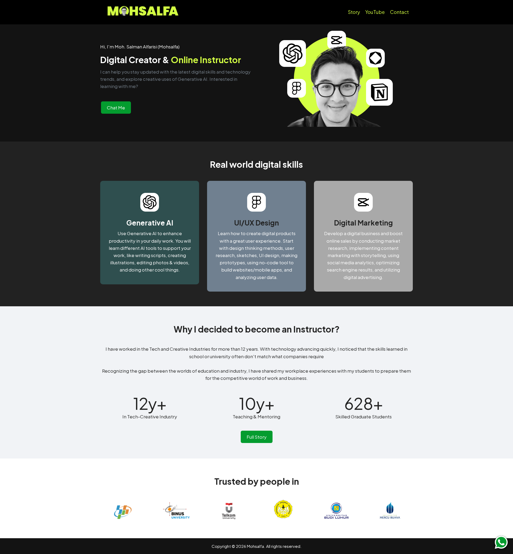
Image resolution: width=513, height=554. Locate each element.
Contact (399, 12)
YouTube (375, 12)
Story (354, 12)
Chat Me (116, 107)
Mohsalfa (255, 546)
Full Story (257, 437)
